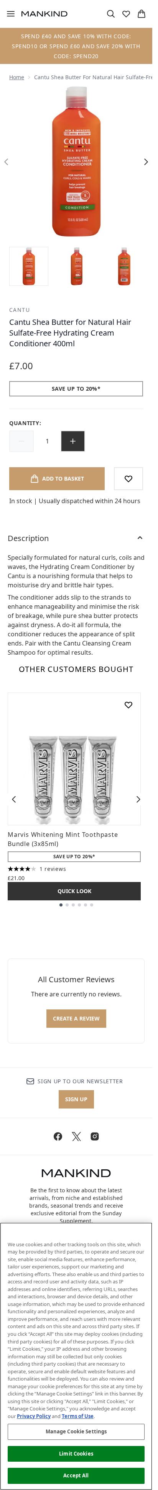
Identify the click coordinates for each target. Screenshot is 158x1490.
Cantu (19, 309)
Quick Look (74, 891)
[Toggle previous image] (6, 162)
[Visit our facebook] (58, 1136)
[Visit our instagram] (95, 1136)
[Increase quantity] (73, 441)
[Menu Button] (7, 13)
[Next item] (138, 799)
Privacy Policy (34, 1416)
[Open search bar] (110, 13)
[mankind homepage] (44, 13)
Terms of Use (78, 1416)
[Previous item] (14, 799)
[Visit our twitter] (76, 1136)
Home (16, 77)
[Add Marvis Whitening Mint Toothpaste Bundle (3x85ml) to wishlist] (128, 705)
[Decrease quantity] (21, 441)
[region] (76, 1356)
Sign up (76, 1099)
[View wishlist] (126, 13)
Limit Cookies (76, 1453)
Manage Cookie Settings (76, 1431)
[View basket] (141, 13)
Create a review (76, 1018)
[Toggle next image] (146, 162)
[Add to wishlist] (128, 478)
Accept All (76, 1475)
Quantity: (25, 423)
